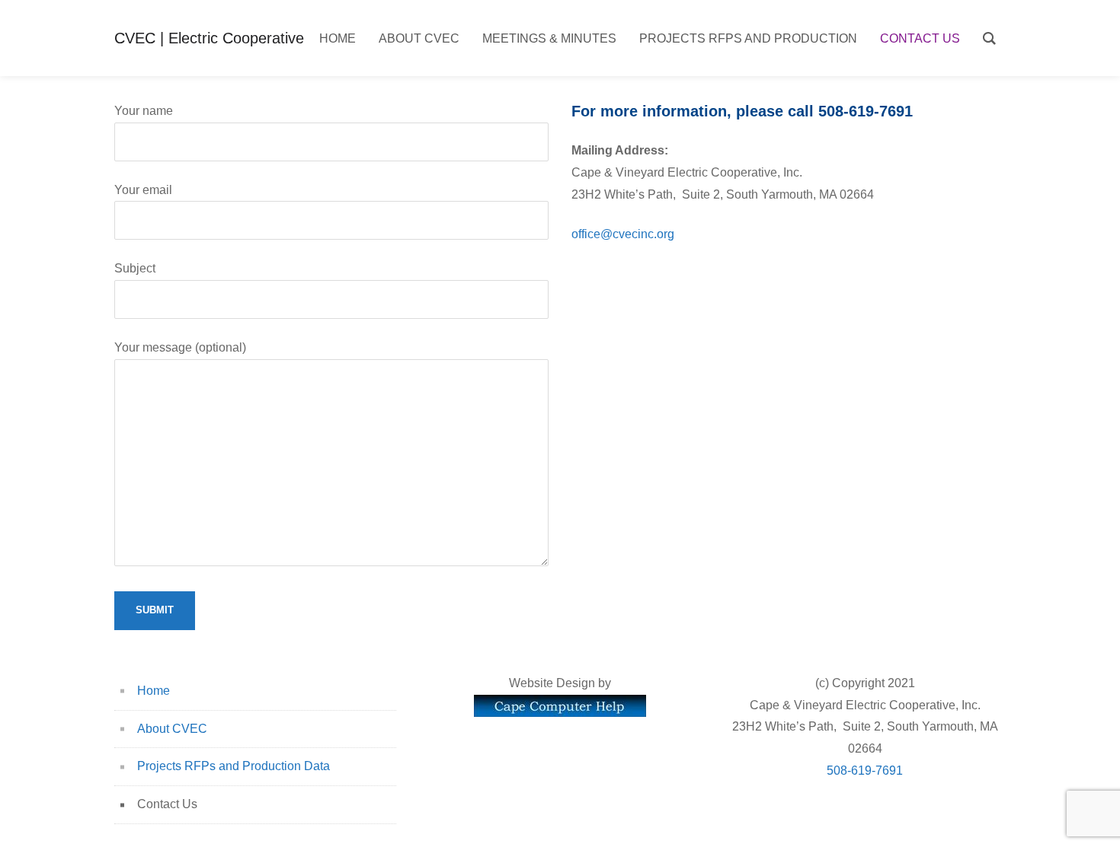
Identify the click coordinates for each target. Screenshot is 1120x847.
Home (153, 690)
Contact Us (167, 804)
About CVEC (172, 728)
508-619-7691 (865, 770)
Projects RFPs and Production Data (233, 765)
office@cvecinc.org (622, 234)
